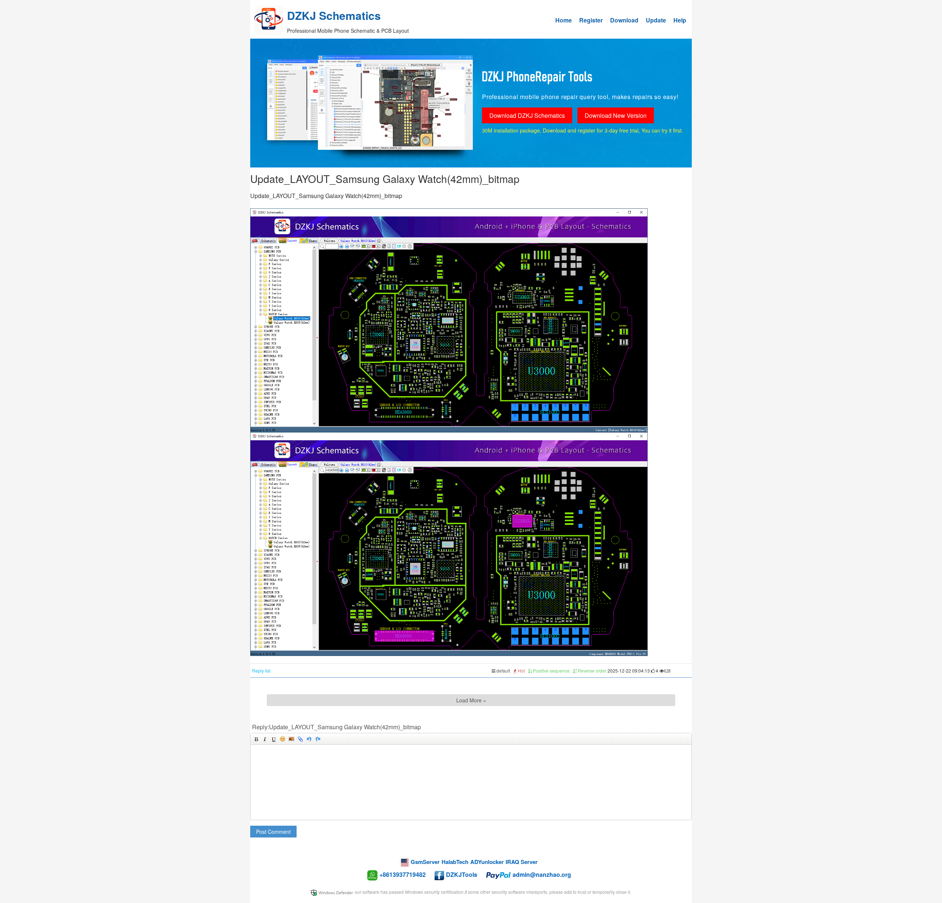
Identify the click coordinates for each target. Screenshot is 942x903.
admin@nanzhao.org (542, 874)
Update (656, 20)
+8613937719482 (402, 874)
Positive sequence (551, 670)
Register (591, 20)
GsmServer (425, 862)
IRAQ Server (522, 862)
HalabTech (455, 862)
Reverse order (591, 670)
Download (624, 20)
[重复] (318, 738)
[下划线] (273, 738)
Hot (521, 670)
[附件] (300, 738)
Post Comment (273, 831)
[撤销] (309, 738)
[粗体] (256, 738)
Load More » (471, 700)
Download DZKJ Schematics (527, 115)
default (502, 670)
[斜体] (265, 738)
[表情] (282, 738)
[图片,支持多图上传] (291, 738)
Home (563, 20)
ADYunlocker (487, 862)
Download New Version (616, 115)
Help (679, 20)
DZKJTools (461, 874)
